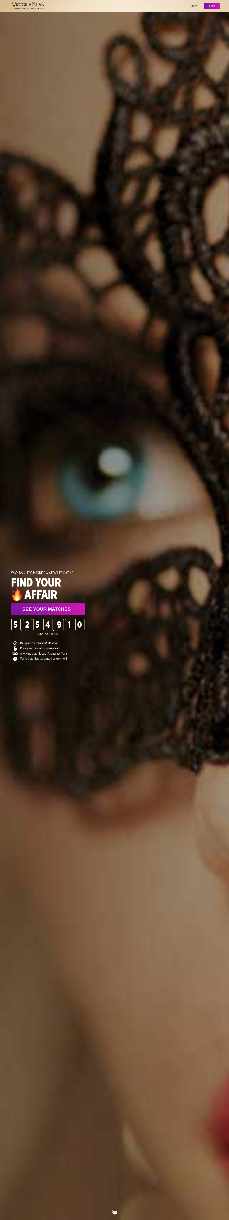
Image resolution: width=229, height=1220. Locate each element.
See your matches (47, 609)
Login (212, 5)
